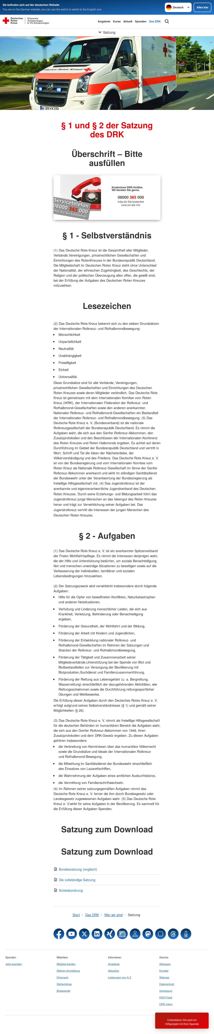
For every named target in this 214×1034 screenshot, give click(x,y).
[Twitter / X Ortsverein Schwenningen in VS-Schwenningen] (84, 933)
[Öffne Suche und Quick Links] (167, 21)
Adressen (165, 964)
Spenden (140, 21)
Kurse (117, 21)
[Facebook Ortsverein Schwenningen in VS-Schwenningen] (59, 933)
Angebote (104, 21)
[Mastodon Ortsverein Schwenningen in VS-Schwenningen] (147, 933)
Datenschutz (166, 984)
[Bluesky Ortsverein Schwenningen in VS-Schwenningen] (160, 933)
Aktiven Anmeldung (68, 971)
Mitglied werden (66, 964)
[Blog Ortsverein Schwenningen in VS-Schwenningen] (122, 933)
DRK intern (166, 1004)
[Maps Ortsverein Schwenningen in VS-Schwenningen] (135, 933)
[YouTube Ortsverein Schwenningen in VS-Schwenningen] (71, 933)
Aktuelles (113, 971)
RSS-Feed (165, 997)
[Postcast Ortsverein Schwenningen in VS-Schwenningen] (186, 933)
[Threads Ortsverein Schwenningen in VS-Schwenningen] (173, 933)
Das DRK (155, 21)
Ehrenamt (62, 977)
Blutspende (63, 991)
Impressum (165, 991)
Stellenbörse (64, 984)
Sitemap (164, 977)
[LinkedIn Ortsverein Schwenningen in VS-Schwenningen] (97, 933)
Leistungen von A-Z (119, 977)
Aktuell (127, 21)
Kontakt (163, 971)
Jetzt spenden (13, 964)
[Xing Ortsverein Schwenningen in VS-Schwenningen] (109, 933)
